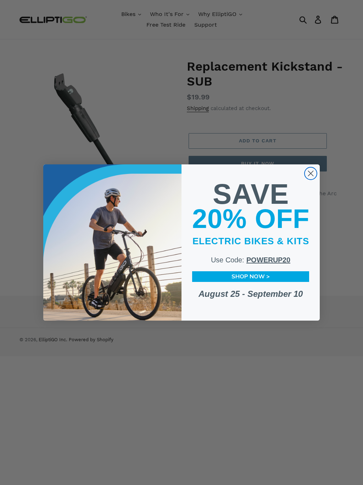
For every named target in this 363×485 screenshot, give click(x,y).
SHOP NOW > (250, 276)
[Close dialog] (311, 173)
